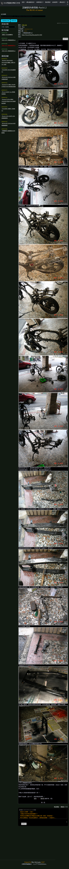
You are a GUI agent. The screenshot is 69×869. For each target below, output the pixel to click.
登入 (67, 3)
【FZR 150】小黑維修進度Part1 (8, 50)
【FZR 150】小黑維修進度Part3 (8, 40)
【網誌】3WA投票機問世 (7, 34)
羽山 (32, 862)
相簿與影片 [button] (39, 2)
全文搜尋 (3, 14)
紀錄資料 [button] (54, 2)
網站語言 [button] (62, 2)
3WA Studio (37, 862)
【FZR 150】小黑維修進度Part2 (8, 45)
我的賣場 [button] (47, 2)
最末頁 (42, 798)
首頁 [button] (23, 2)
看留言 (63, 807)
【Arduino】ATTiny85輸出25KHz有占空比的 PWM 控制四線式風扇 (9, 101)
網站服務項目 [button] (30, 2)
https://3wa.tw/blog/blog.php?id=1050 (32, 35)
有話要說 (56, 807)
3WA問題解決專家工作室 (12, 3)
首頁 (35, 798)
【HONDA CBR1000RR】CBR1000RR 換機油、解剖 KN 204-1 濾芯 (8, 62)
